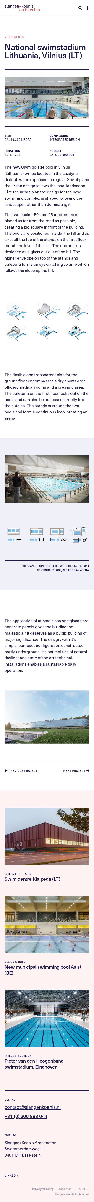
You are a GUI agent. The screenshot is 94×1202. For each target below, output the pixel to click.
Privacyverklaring (43, 1189)
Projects (16, 37)
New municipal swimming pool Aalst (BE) (43, 969)
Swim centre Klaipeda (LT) (32, 878)
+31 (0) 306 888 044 (26, 1116)
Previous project (22, 771)
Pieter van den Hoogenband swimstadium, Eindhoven (34, 1063)
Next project (74, 771)
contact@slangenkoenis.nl (33, 1106)
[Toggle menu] (87, 8)
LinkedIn (12, 1175)
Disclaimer (64, 1189)
